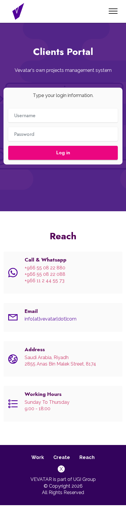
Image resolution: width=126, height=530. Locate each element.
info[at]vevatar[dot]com (50, 319)
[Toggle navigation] (113, 11)
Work (37, 457)
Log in (63, 152)
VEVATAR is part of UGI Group (63, 479)
